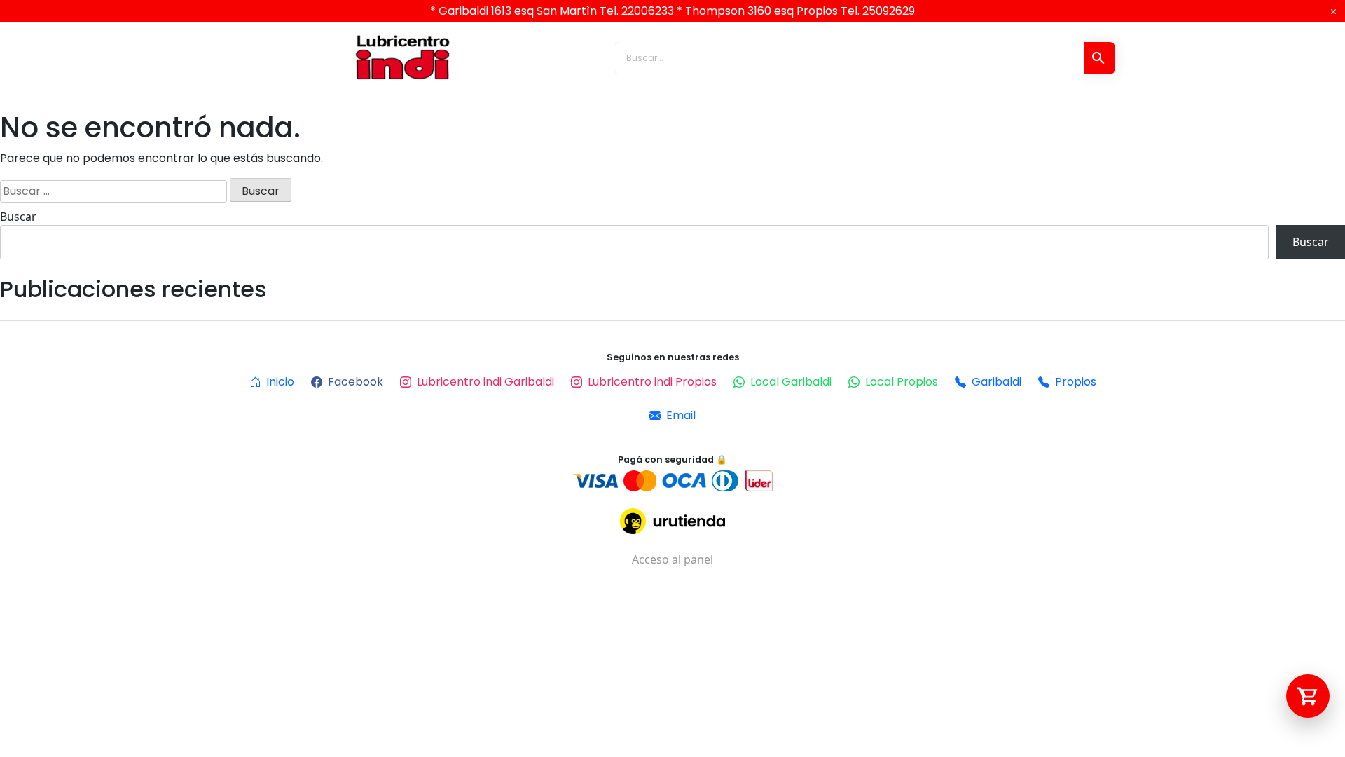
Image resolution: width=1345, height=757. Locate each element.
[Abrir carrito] (1308, 696)
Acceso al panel (672, 559)
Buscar (18, 216)
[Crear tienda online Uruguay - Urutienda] (672, 521)
